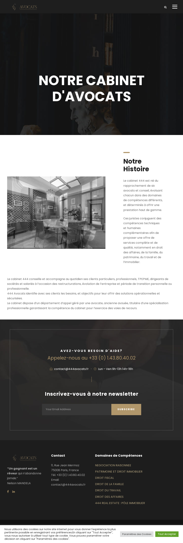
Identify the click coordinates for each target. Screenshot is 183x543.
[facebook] (8, 491)
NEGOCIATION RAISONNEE (113, 465)
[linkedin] (13, 491)
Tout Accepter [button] (167, 534)
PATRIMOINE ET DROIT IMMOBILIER (118, 472)
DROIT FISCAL (104, 478)
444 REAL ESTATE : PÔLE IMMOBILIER (120, 503)
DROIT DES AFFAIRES (109, 497)
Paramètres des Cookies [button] (136, 534)
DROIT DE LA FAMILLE (109, 484)
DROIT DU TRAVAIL (108, 490)
